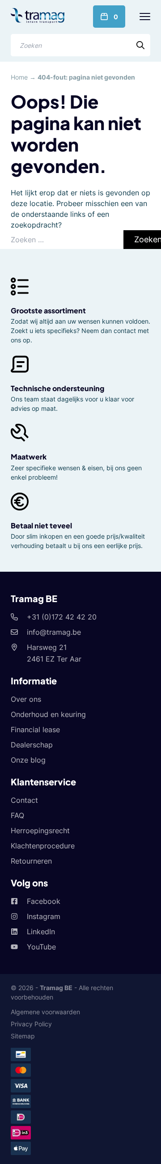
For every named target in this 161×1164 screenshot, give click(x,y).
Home (19, 77)
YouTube (41, 946)
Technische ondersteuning (57, 388)
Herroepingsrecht (40, 830)
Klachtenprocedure (43, 845)
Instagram (43, 916)
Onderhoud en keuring (48, 714)
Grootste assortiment (48, 310)
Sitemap (23, 1036)
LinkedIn (41, 931)
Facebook (43, 901)
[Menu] (145, 16)
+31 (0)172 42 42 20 (62, 616)
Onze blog (28, 759)
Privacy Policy (31, 1024)
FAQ (17, 815)
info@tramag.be (54, 632)
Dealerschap (32, 744)
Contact (24, 800)
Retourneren (31, 860)
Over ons (26, 699)
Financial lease (35, 729)
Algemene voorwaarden (45, 1012)
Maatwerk (29, 456)
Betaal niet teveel (41, 525)
